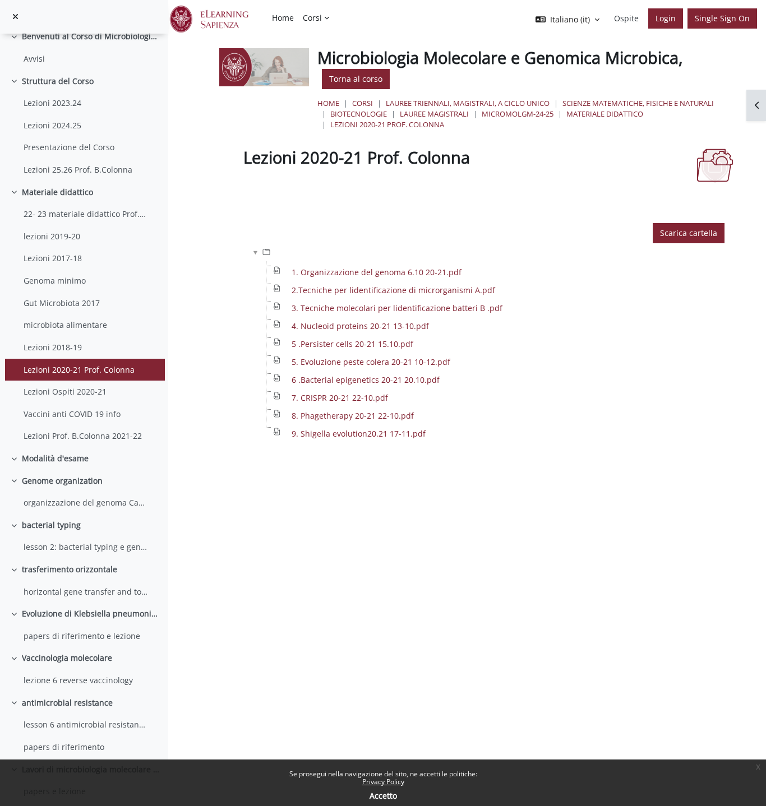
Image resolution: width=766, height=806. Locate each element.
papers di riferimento (64, 747)
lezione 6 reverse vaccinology (78, 680)
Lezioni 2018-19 (53, 347)
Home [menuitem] (283, 17)
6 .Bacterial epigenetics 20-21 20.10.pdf (366, 379)
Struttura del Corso (58, 81)
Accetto (383, 795)
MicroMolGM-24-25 (517, 114)
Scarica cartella (688, 233)
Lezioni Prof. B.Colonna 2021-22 (83, 435)
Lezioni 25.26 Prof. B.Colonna (78, 169)
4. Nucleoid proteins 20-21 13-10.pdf (360, 326)
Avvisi (34, 58)
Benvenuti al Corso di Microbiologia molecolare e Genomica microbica (91, 36)
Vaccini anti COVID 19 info (72, 414)
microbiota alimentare (65, 324)
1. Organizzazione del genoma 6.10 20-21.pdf (377, 272)
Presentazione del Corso (69, 147)
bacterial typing (51, 525)
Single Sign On (722, 18)
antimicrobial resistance (67, 702)
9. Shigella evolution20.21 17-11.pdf (359, 433)
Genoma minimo (55, 280)
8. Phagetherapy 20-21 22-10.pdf (353, 415)
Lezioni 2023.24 (52, 103)
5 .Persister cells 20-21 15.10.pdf (352, 344)
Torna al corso (355, 78)
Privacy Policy (383, 781)
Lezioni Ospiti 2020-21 (65, 391)
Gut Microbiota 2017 (62, 303)
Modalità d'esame (55, 458)
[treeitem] (83, 47)
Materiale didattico (57, 192)
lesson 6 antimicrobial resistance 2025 (86, 724)
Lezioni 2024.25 (52, 125)
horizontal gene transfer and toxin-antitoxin (86, 591)
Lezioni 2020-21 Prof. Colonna (79, 369)
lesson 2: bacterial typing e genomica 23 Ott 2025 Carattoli (86, 546)
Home (328, 103)
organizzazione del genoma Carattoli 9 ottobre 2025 (86, 502)
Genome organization (62, 480)
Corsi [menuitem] (312, 17)
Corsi (362, 103)
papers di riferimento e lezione (82, 636)
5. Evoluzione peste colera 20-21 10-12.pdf (371, 361)
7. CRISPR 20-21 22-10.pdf (340, 397)
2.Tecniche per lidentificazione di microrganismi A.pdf (393, 290)
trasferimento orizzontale (69, 569)
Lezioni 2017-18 (53, 258)
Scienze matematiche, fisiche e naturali (638, 103)
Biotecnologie (358, 114)
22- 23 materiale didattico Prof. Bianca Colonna (86, 214)
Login (666, 18)
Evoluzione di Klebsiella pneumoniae (91, 613)
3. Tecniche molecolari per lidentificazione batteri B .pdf (397, 308)
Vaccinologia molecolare (67, 657)
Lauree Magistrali (434, 114)
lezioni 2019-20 (52, 236)
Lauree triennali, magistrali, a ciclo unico (468, 103)
